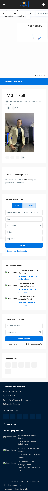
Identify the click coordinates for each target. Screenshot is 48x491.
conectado (27, 180)
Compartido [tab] (29, 205)
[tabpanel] (24, 231)
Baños (9, 232)
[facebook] (8, 365)
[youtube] (34, 365)
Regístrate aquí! (11, 344)
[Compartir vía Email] (23, 157)
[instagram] (8, 371)
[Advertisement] (12, 19)
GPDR (25, 489)
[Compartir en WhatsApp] (17, 157)
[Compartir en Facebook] (7, 157)
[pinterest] (27, 365)
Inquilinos (11, 239)
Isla (8, 219)
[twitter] (14, 365)
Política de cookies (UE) (13, 489)
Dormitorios (11, 225)
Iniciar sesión (24, 339)
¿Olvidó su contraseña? (34, 344)
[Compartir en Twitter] (12, 157)
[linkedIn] (21, 365)
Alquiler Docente (13, 404)
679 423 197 (11, 396)
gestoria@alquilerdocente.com (18, 400)
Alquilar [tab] (17, 205)
